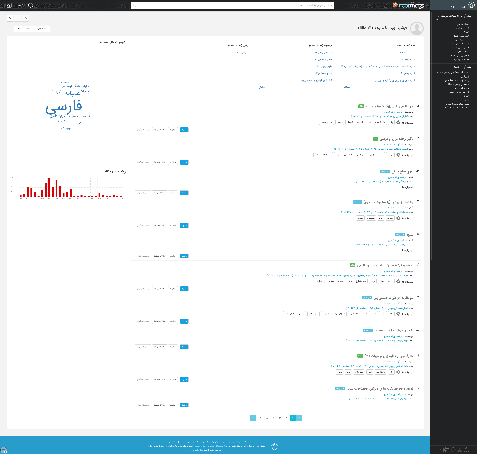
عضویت (454, 6)
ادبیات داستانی (400, 149)
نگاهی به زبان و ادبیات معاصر (394, 330)
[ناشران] (446, 450)
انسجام (74, 116)
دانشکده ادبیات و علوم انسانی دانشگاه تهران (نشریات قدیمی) (377, 276)
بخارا (405, 182)
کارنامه (85, 90)
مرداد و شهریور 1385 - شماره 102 (375, 149)
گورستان (65, 128)
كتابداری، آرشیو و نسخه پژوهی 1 (315, 80)
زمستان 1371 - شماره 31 (365, 366)
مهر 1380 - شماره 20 (392, 245)
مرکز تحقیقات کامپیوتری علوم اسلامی (211, 446)
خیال (61, 120)
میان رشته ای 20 (323, 60)
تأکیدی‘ (57, 92)
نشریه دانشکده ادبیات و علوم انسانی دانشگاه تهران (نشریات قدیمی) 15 (379, 66)
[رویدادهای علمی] (441, 450)
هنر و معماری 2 (324, 73)
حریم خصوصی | (185, 442)
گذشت (85, 116)
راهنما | (220, 442)
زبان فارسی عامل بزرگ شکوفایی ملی (389, 106)
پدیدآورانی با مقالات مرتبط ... (454, 16)
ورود (463, 6)
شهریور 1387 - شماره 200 (387, 116)
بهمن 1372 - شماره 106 (381, 308)
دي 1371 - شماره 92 (383, 399)
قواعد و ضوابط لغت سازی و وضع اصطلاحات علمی (379, 388)
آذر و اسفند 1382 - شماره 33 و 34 (384, 212)
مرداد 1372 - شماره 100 (381, 341)
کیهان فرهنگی (401, 308)
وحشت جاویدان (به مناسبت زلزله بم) (388, 202)
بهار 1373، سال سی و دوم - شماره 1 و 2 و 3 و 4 (322, 276)
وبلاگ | (244, 442)
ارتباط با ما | (198, 442)
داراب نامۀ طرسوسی (74, 86)
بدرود (409, 234)
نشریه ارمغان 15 (408, 73)
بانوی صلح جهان (402, 171)
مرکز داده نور (197, 450)
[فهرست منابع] (466, 450)
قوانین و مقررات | (232, 442)
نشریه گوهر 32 (409, 60)
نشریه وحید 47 (408, 53)
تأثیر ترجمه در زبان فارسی (396, 138)
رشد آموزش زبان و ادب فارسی (393, 366)
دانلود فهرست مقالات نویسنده (32, 29)
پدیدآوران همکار (462, 67)
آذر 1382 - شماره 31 (392, 182)
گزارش (404, 116)
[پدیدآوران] (453, 450)
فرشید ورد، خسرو (393, 112)
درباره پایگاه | (211, 442)
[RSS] (10, 18)
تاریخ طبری (58, 116)
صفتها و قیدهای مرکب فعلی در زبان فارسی (385, 265)
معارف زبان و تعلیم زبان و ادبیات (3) (389, 356)
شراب (77, 123)
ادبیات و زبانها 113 (323, 53)
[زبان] (30, 5)
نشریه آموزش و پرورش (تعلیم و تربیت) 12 (394, 80)
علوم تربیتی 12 (324, 66)
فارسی (63, 106)
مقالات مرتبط (159, 129)
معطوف (64, 82)
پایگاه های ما (172, 442)
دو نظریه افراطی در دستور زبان (393, 297)
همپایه (72, 93)
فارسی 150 (242, 53)
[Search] (134, 5)
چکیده (173, 129)
